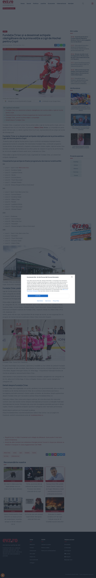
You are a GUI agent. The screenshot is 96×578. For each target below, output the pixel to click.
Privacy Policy (56, 300)
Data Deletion (40, 300)
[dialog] (48, 289)
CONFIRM (37, 295)
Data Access (48, 300)
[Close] (72, 277)
